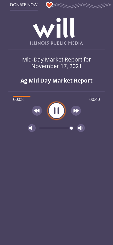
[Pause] (56, 110)
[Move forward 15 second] (76, 110)
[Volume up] (80, 128)
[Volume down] (31, 128)
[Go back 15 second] (37, 110)
